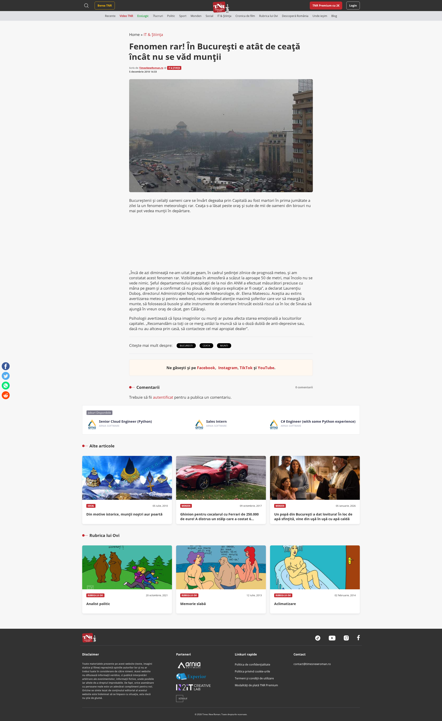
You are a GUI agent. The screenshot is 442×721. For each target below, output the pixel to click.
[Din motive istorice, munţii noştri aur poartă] (127, 490)
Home (134, 34)
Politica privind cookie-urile (252, 671)
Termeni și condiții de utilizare (254, 678)
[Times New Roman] (221, 7)
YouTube (266, 367)
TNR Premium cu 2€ (326, 5)
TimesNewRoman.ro (151, 67)
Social (91, 505)
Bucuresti (186, 345)
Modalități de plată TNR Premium (256, 685)
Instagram (228, 367)
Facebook (206, 367)
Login (353, 5)
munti (224, 345)
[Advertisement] (221, 241)
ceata (206, 345)
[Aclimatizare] (315, 579)
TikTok (246, 367)
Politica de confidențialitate (252, 664)
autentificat (163, 397)
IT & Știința (153, 34)
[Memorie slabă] (221, 579)
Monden (186, 505)
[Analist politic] (127, 579)
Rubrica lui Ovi (95, 595)
